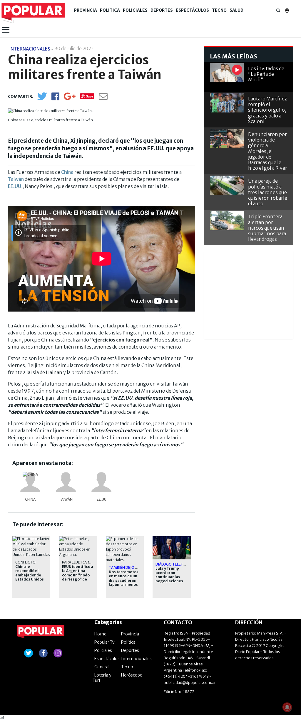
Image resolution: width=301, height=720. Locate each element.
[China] (30, 482)
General (101, 666)
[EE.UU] (101, 482)
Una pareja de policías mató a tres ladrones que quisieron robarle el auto (267, 192)
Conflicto (25, 562)
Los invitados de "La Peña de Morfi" (266, 74)
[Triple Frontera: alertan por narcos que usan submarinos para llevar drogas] (227, 220)
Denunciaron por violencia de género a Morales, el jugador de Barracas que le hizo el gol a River (267, 151)
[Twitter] (42, 99)
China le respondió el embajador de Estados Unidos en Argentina (29, 575)
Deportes (161, 10)
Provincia (85, 10)
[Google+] (70, 98)
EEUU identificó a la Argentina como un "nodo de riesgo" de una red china (77, 575)
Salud (236, 10)
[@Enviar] (103, 98)
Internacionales (136, 658)
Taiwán (16, 179)
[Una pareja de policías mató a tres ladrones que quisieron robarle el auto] (227, 185)
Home (100, 634)
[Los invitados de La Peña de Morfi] (227, 72)
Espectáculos (192, 10)
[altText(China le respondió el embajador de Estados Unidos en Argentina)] (31, 538)
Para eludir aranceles (83, 562)
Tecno (219, 10)
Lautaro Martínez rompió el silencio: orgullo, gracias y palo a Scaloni (267, 110)
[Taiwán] (66, 482)
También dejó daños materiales (139, 567)
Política (110, 10)
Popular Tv (104, 642)
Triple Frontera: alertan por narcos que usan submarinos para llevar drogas (267, 227)
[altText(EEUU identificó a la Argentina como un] (78, 538)
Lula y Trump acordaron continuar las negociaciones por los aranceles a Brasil (171, 579)
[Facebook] (55, 98)
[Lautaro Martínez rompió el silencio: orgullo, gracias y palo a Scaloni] (227, 102)
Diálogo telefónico (174, 564)
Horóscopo (132, 675)
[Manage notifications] (287, 707)
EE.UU (14, 186)
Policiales (135, 10)
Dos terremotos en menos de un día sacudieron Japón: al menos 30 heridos (123, 580)
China (67, 172)
